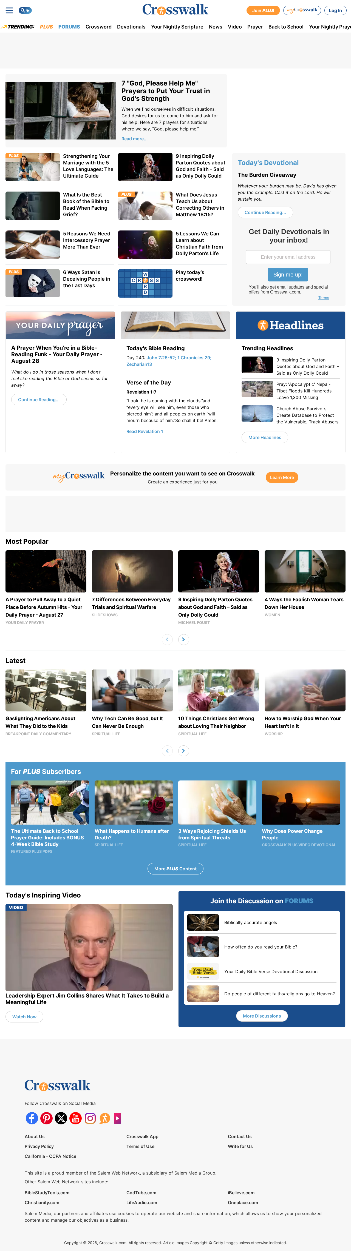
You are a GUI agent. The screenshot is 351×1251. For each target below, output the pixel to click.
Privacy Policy (39, 1146)
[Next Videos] (183, 639)
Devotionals (131, 27)
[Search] (25, 10)
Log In (335, 10)
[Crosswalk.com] (175, 9)
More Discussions (262, 1016)
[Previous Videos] (167, 639)
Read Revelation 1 (144, 431)
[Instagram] (90, 1118)
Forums (69, 27)
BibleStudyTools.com (47, 1192)
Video (235, 27)
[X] (61, 1118)
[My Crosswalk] (302, 10)
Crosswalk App (142, 1136)
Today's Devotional (268, 163)
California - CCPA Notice (50, 1156)
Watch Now (24, 1016)
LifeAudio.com (141, 1202)
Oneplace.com (243, 1202)
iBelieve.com (241, 1192)
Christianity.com (42, 1202)
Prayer (255, 27)
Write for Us (240, 1146)
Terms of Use (140, 1146)
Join (263, 10)
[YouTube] (75, 1118)
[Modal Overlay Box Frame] (289, 265)
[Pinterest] (46, 1118)
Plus (46, 27)
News (215, 27)
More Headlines (264, 437)
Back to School (286, 27)
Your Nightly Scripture (177, 27)
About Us (35, 1136)
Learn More (282, 477)
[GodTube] (119, 1118)
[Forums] (104, 1118)
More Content (175, 868)
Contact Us (240, 1136)
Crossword (99, 27)
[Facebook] (32, 1118)
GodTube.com (141, 1192)
